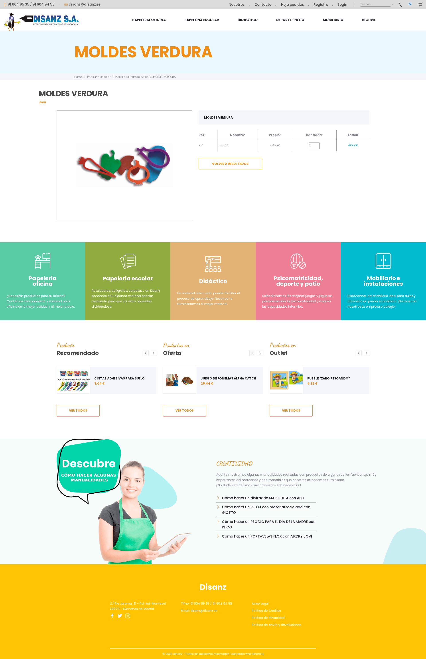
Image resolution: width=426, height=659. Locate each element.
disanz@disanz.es (85, 4)
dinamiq (258, 654)
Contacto (262, 4)
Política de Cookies (266, 610)
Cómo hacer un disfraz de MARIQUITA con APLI (263, 498)
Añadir (353, 145)
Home (78, 77)
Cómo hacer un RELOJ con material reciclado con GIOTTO (266, 510)
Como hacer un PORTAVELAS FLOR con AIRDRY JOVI (267, 536)
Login (342, 4)
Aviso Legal (260, 603)
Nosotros (237, 4)
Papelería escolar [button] (201, 20)
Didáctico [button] (248, 20)
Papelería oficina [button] (149, 20)
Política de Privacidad (268, 618)
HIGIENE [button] (369, 20)
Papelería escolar (98, 77)
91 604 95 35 (18, 4)
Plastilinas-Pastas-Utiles (131, 77)
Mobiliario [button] (333, 20)
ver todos (78, 410)
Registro (321, 4)
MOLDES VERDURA (164, 77)
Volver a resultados (230, 164)
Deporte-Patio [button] (290, 20)
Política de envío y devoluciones (276, 625)
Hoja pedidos (292, 4)
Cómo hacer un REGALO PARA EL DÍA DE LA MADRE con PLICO (269, 524)
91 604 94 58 (44, 4)
